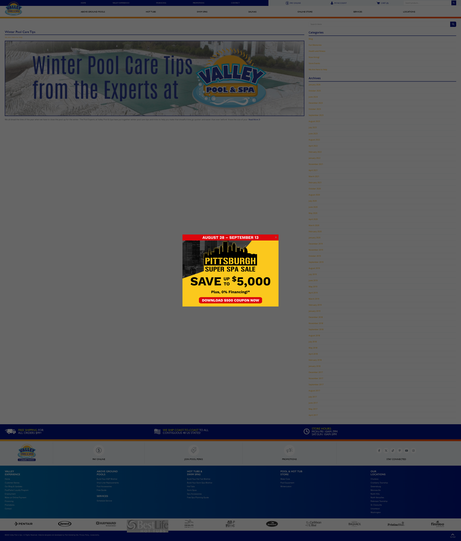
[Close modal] (276, 237)
